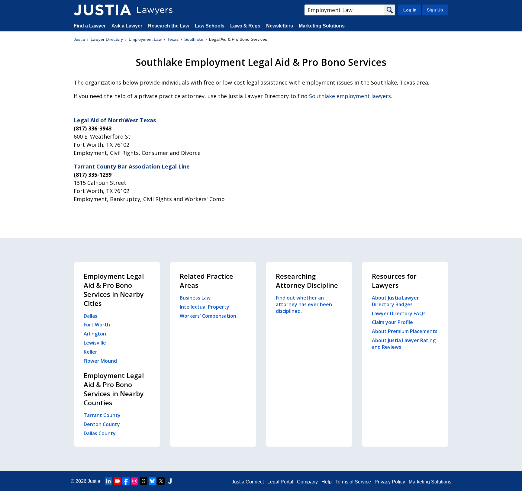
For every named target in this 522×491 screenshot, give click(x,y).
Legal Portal (280, 481)
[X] (161, 481)
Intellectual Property (204, 306)
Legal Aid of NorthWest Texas (115, 120)
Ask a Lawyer (127, 25)
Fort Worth (97, 324)
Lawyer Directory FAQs (399, 313)
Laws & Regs (245, 25)
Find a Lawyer (90, 25)
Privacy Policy (390, 481)
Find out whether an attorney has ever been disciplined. (304, 304)
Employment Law (145, 39)
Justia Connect (248, 481)
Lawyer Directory (107, 39)
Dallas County (100, 433)
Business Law (195, 297)
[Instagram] (134, 481)
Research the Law (168, 25)
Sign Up (435, 10)
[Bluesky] (152, 481)
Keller (90, 351)
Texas (173, 39)
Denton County (102, 424)
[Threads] (143, 481)
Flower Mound (100, 361)
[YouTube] (117, 481)
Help (326, 481)
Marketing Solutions (322, 25)
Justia (79, 39)
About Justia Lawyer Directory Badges (395, 301)
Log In (410, 10)
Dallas (90, 316)
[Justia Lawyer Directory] (102, 10)
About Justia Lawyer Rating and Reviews (404, 343)
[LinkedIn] (108, 481)
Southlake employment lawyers (350, 96)
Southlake (193, 39)
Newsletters (279, 25)
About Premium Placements (404, 331)
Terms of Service (353, 481)
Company (307, 481)
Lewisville (95, 342)
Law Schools (209, 25)
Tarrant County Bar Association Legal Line (132, 166)
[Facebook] (126, 481)
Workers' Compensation (208, 316)
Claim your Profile (392, 322)
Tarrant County (102, 415)
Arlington (95, 333)
